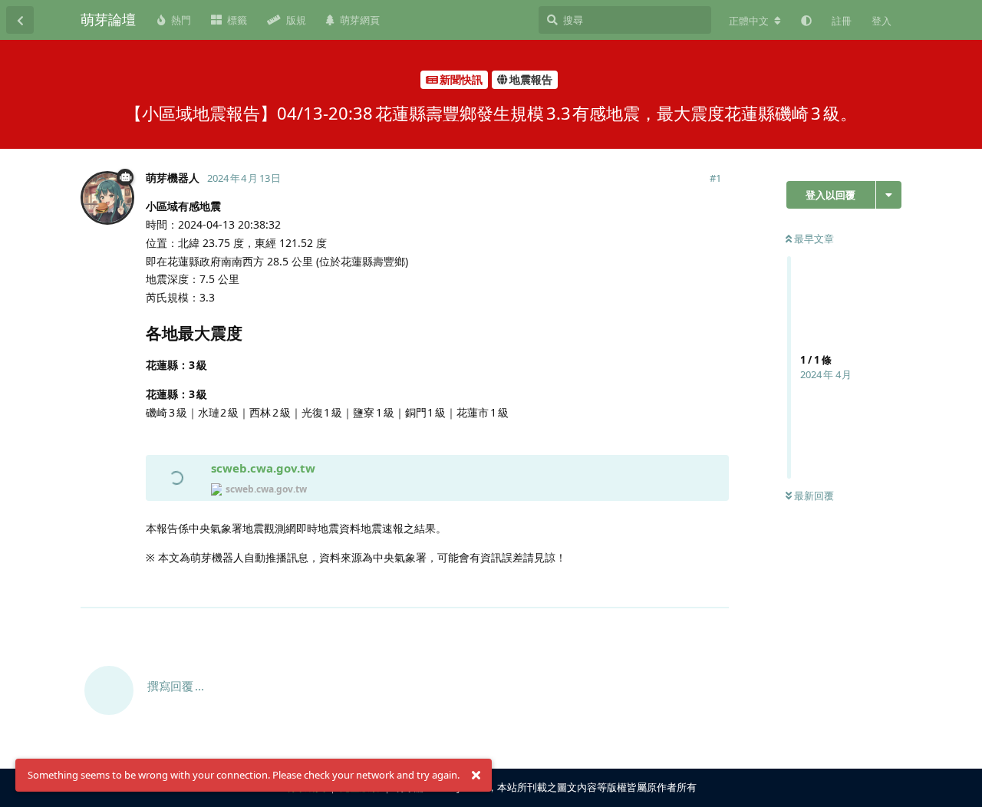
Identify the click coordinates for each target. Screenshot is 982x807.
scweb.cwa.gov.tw (263, 468)
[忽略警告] (475, 775)
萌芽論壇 (108, 19)
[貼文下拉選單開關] (715, 587)
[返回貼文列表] (20, 20)
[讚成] (650, 588)
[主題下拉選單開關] (888, 195)
